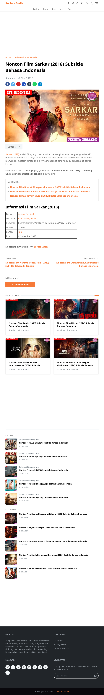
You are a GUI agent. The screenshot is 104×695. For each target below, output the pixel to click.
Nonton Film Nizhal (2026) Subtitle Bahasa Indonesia (75, 325)
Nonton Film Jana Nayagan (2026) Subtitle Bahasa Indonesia (47, 527)
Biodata (36, 9)
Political (30, 214)
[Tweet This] (13, 84)
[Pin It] (18, 84)
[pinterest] (24, 667)
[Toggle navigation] (96, 3)
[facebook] (68, 3)
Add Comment (22, 284)
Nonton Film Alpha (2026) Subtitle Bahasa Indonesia (43, 443)
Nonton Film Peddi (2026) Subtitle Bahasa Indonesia (43, 497)
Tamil (21, 231)
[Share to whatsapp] (34, 84)
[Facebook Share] (7, 84)
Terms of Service (61, 648)
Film (69, 9)
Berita (45, 9)
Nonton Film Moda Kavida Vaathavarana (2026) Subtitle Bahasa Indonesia (50, 191)
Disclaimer (58, 640)
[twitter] (81, 3)
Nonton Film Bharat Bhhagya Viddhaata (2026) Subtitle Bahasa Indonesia (50, 187)
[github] (7, 673)
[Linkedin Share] (24, 84)
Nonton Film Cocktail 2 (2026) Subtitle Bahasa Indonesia (45, 483)
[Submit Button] (95, 675)
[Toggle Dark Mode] (87, 3)
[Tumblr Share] (29, 84)
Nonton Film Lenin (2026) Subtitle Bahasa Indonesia (27, 325)
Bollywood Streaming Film (29, 440)
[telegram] (77, 3)
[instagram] (73, 3)
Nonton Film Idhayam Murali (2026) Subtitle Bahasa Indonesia (44, 195)
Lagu (61, 9)
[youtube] (29, 667)
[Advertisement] (52, 34)
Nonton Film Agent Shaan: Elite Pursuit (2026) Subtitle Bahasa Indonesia (53, 541)
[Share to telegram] (40, 84)
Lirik (53, 9)
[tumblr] (13, 667)
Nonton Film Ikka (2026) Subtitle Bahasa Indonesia (43, 456)
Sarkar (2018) (12, 154)
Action (21, 214)
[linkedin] (18, 667)
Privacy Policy (60, 644)
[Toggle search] (91, 3)
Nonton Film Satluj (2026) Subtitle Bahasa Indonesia (43, 470)
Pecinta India (14, 3)
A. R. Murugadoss (27, 218)
